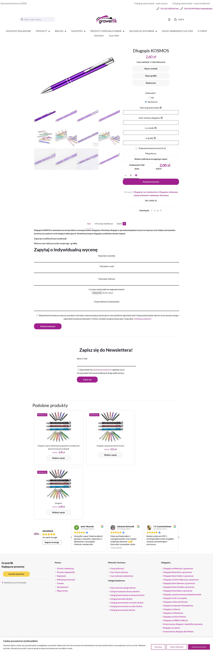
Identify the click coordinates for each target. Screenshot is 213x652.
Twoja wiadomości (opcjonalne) (106, 301)
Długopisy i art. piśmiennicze (146, 192)
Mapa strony (62, 591)
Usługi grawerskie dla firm (121, 599)
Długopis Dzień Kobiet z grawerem (178, 576)
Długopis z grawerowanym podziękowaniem (182, 594)
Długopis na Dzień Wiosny (174, 617)
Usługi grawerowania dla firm (122, 610)
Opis (89, 224)
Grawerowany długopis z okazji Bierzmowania (183, 624)
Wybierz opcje (58, 458)
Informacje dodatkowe (104, 224)
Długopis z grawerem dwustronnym (110, 446)
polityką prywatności (102, 370)
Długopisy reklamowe (168, 192)
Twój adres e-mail (106, 266)
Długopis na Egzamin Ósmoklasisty (178, 605)
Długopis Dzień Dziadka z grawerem (178, 587)
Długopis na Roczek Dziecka (175, 602)
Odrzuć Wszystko (177, 647)
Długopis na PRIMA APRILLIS (175, 620)
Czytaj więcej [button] (79, 548)
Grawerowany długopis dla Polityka (178, 631)
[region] (106, 644)
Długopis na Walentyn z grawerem (178, 568)
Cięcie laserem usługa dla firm (122, 588)
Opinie (121, 224)
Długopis (58, 503)
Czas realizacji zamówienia (121, 576)
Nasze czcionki (150, 68)
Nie (152, 97)
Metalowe (164, 195)
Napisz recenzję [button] (52, 542)
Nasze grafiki (150, 76)
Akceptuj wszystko (199, 647)
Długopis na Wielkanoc (173, 613)
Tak (152, 102)
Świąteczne (151, 83)
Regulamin (61, 576)
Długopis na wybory (171, 628)
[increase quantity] (136, 175)
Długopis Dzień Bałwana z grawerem (179, 583)
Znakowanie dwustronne (152, 148)
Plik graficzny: (151, 153)
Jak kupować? (62, 587)
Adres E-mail (82, 358)
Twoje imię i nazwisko (106, 256)
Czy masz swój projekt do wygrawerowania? (106, 289)
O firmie (60, 583)
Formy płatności (117, 568)
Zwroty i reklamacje (65, 568)
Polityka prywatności (142, 319)
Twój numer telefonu (106, 279)
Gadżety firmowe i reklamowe (146, 195)
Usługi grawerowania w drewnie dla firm (127, 595)
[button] (178, 537)
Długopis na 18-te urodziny (175, 598)
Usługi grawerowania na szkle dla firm (126, 606)
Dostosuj (158, 647)
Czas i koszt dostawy (119, 572)
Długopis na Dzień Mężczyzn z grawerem (181, 579)
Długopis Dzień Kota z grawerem (177, 572)
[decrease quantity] (125, 175)
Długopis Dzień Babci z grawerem (177, 591)
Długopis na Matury (171, 609)
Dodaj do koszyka (151, 182)
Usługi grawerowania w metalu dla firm (126, 602)
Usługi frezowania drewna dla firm (125, 591)
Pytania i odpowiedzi (66, 572)
